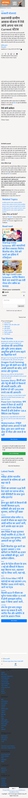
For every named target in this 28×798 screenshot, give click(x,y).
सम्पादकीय (3, 726)
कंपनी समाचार (4, 701)
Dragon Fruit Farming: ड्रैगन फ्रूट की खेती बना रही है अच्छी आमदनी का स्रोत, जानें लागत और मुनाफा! (14, 366)
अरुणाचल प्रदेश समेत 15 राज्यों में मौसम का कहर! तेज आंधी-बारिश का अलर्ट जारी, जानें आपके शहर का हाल (13, 522)
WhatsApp (4, 786)
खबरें (2, 699)
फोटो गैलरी (3, 760)
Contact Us (4, 770)
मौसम (2, 716)
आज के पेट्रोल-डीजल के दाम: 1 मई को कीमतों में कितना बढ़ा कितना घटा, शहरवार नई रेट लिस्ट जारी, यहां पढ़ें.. (14, 568)
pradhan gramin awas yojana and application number (13, 205)
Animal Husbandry (5, 529)
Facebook (3, 778)
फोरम (2, 758)
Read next (7, 226)
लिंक (15, 103)
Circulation (4, 740)
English (3, 672)
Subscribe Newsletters (14, 466)
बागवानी (3, 707)
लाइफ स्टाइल (4, 724)
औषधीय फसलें (4, 709)
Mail (8, 221)
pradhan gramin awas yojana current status (12, 203)
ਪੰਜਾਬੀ (2, 689)
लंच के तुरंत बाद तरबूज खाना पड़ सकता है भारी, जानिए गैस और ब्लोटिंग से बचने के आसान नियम (12, 611)
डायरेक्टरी (3, 729)
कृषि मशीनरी (7, 329)
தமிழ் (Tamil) (4, 680)
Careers (3, 772)
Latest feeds (7, 471)
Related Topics (10, 199)
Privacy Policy (6, 790)
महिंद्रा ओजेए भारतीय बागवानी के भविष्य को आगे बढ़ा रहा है (13, 480)
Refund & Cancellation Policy (17, 791)
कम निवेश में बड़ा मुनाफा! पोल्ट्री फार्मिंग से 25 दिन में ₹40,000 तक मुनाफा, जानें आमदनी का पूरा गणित (13, 536)
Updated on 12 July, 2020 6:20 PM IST (11, 49)
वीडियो (2, 762)
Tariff (2, 742)
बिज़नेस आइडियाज (8, 332)
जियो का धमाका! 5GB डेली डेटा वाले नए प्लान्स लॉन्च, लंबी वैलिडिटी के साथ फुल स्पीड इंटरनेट (13, 492)
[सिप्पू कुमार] (4, 45)
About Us (3, 768)
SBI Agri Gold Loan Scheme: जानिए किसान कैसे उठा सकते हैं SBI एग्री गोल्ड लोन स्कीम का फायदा (13, 280)
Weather (3, 515)
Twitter (3, 780)
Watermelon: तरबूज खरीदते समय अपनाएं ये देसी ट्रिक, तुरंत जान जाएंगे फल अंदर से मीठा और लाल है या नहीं (13, 429)
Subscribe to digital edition (8, 748)
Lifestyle (3, 605)
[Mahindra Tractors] (5, 8)
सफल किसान (7, 323)
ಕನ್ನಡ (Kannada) (5, 684)
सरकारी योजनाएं (8, 13)
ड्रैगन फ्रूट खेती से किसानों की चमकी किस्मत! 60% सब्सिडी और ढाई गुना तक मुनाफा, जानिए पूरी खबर (14, 507)
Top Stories (7, 338)
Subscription (4, 738)
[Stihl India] (12, 3)
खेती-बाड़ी (3, 714)
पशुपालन (3, 711)
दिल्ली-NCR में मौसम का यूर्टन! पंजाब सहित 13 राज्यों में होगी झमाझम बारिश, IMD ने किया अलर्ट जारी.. (13, 597)
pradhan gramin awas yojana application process (12, 211)
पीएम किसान (7, 334)
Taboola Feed (22, 317)
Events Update (5, 756)
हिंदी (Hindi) (4, 674)
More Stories (14, 439)
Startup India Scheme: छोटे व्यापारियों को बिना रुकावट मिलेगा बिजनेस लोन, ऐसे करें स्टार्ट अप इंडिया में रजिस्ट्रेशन (13, 250)
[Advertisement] (14, 637)
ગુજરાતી (3, 693)
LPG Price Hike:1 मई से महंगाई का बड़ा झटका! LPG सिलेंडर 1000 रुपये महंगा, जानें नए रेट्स (13, 582)
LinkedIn (3, 782)
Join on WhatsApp (14, 454)
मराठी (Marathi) (5, 678)
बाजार (2, 718)
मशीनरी (3, 713)
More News (14, 621)
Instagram (4, 784)
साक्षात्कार (3, 705)
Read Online (4, 736)
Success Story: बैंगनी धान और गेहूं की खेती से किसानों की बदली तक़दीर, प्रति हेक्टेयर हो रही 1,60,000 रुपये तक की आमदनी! (13, 386)
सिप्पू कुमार (3, 47)
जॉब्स (15, 665)
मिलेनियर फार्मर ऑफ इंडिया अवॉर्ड (11, 325)
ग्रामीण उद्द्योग (4, 720)
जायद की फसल (8, 330)
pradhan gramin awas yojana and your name (13, 208)
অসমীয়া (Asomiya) (5, 687)
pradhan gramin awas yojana (9, 202)
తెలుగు (3, 691)
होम (9, 659)
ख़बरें (22, 661)
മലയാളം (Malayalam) (7, 676)
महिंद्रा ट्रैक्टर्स (7, 327)
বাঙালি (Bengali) (4, 682)
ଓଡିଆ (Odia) (4, 686)
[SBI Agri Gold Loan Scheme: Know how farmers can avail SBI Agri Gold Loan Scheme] (12, 266)
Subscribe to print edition (8, 746)
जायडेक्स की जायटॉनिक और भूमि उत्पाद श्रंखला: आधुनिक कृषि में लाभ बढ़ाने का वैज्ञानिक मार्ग (13, 350)
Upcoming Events (5, 754)
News (2, 474)
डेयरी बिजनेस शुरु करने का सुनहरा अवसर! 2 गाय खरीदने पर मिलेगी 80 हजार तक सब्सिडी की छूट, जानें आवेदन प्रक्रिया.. (13, 552)
